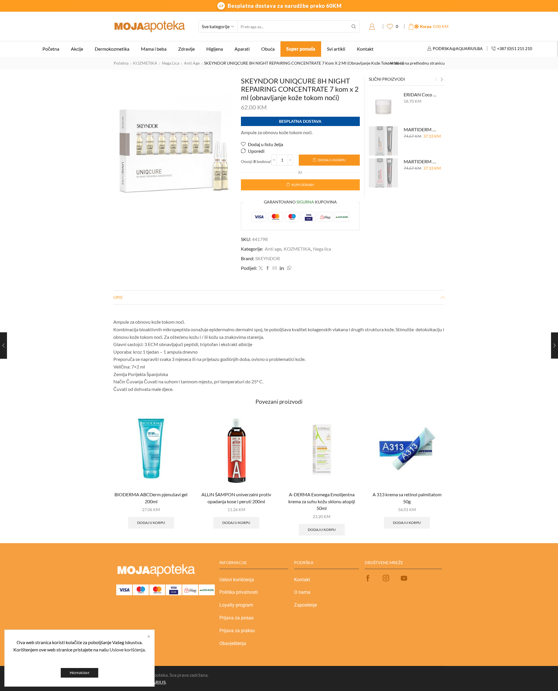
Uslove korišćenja (127, 649)
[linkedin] (281, 268)
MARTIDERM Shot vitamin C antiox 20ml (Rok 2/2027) (421, 129)
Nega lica (170, 63)
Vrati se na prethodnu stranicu (417, 63)
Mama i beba (154, 49)
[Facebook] (267, 268)
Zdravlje (186, 49)
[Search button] (354, 26)
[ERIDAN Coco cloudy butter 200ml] (383, 106)
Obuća (268, 49)
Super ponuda (300, 49)
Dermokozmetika (112, 49)
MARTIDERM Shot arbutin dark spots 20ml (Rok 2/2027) (421, 161)
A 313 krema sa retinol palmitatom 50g (407, 498)
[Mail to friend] (274, 268)
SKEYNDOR (267, 258)
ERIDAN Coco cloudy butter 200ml (421, 94)
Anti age (192, 63)
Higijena (214, 49)
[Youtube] (404, 578)
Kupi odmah (302, 185)
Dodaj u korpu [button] (151, 522)
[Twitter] (260, 268)
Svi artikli (336, 49)
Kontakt (365, 49)
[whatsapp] (288, 268)
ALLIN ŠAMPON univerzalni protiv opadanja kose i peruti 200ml (236, 498)
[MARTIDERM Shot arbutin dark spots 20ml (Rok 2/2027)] (383, 172)
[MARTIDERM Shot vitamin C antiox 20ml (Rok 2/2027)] (383, 140)
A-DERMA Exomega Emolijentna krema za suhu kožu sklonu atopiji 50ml (321, 501)
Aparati (242, 49)
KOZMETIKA (145, 63)
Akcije (77, 49)
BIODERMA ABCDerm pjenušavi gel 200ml (151, 498)
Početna (50, 49)
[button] (436, 80)
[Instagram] (386, 578)
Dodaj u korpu (332, 160)
